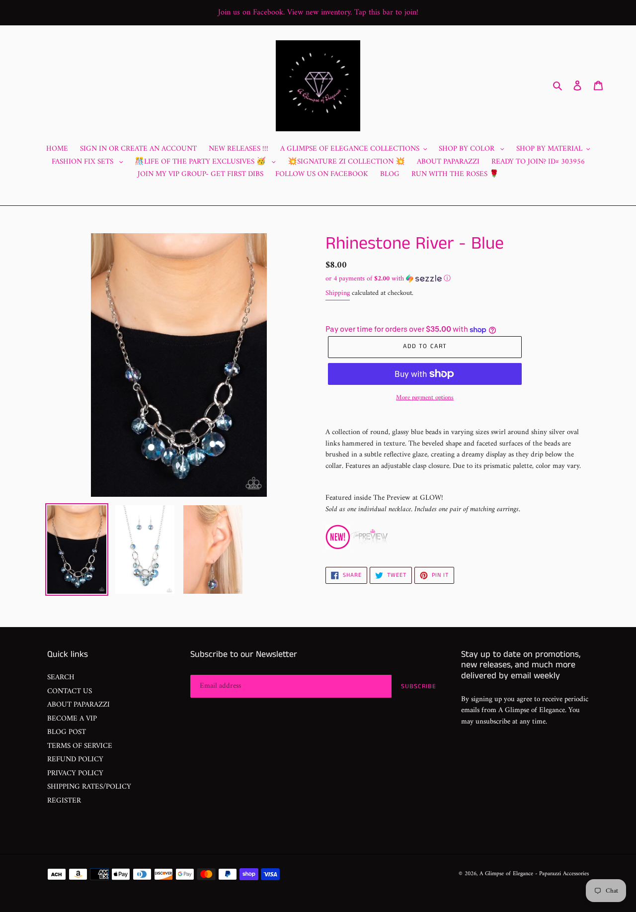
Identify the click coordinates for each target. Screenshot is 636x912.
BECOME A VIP (72, 719)
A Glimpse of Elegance (506, 874)
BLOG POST (66, 732)
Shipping (337, 293)
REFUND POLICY (75, 759)
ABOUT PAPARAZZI (78, 705)
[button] (388, 279)
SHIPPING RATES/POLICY (89, 787)
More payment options (425, 398)
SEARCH (61, 677)
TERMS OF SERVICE (79, 746)
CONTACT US (69, 691)
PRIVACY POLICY (75, 773)
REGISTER (64, 801)
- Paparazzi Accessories (562, 874)
